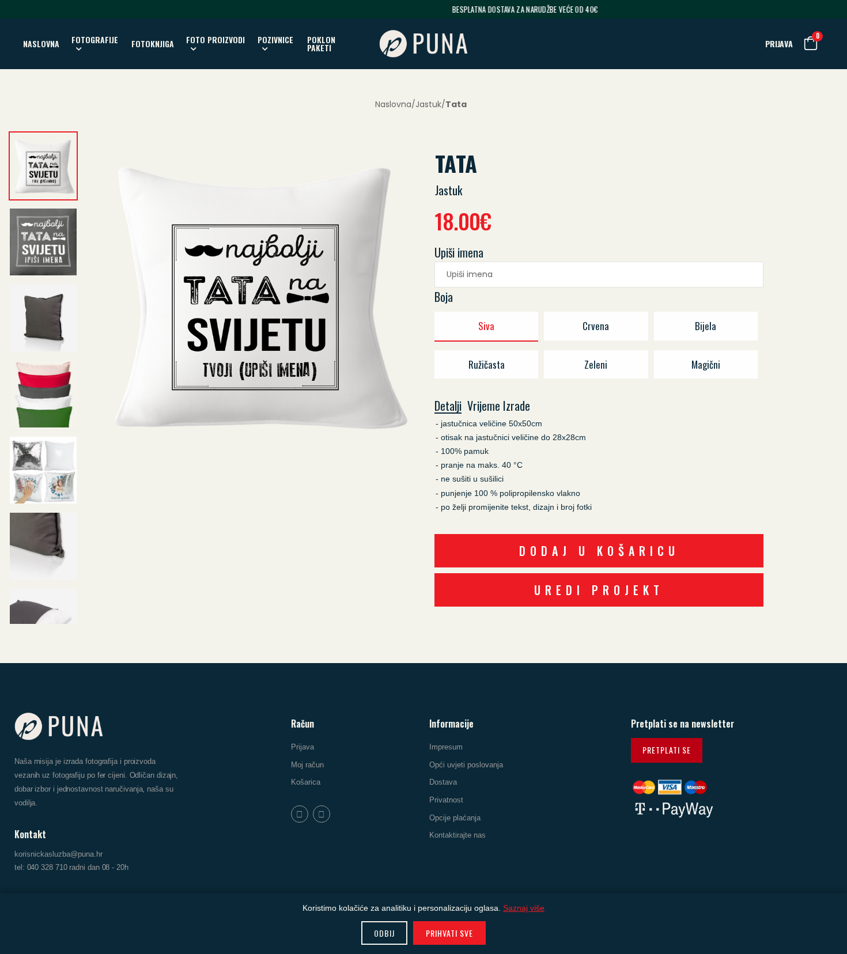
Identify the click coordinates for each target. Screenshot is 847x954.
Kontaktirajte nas (457, 835)
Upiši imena (458, 252)
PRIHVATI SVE (449, 933)
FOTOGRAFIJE (94, 39)
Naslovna (393, 104)
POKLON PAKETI (321, 43)
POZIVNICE (275, 39)
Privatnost (446, 800)
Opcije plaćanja (455, 817)
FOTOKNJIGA (152, 43)
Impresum (446, 747)
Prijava (302, 747)
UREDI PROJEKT (599, 590)
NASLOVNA (41, 43)
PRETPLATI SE (666, 750)
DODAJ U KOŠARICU (599, 550)
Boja (443, 296)
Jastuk (428, 104)
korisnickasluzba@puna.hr (58, 854)
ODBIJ (384, 933)
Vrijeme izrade (498, 406)
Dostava (443, 782)
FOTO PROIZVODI (215, 39)
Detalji (448, 406)
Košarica (305, 782)
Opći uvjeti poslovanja (466, 764)
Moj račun (307, 764)
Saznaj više (523, 908)
